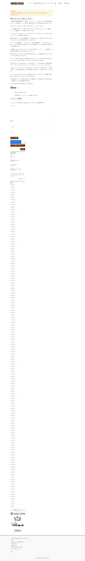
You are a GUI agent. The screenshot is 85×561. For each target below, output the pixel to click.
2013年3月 (13, 457)
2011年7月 (13, 506)
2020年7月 (13, 241)
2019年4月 (13, 278)
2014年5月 (13, 422)
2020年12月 (13, 229)
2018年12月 (13, 288)
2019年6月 (13, 273)
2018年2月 (13, 312)
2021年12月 (13, 199)
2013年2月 (13, 459)
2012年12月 (13, 464)
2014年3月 (13, 427)
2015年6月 (13, 391)
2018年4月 (13, 307)
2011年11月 (13, 496)
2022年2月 (13, 194)
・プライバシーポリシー (15, 548)
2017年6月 (13, 332)
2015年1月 (13, 403)
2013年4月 (13, 454)
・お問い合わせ (13, 545)
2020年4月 (13, 248)
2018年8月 (13, 297)
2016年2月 (13, 371)
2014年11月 (13, 408)
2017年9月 (13, 324)
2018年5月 (13, 305)
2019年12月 (13, 258)
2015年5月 (13, 393)
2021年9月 (13, 207)
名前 (11, 120)
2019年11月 (13, 261)
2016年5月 (13, 364)
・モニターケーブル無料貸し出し (17, 541)
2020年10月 (13, 234)
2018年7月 (13, 300)
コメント (12, 105)
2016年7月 (13, 359)
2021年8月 (13, 209)
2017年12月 (13, 317)
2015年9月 (13, 383)
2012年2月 (13, 489)
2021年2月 (13, 224)
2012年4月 (13, 484)
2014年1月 (13, 432)
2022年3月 (13, 192)
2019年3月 (13, 280)
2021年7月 (13, 212)
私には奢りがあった (14, 164)
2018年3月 (13, 310)
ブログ (18, 87)
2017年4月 (13, 337)
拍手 (12, 86)
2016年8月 (13, 356)
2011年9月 (13, 501)
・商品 (11, 540)
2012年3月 (13, 486)
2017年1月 (13, 344)
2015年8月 (13, 386)
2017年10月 (13, 322)
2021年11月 (13, 202)
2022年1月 (13, 197)
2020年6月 (13, 243)
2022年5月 (13, 187)
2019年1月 (13, 285)
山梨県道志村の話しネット (15, 160)
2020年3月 (13, 251)
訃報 (11, 155)
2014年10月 (13, 410)
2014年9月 (13, 413)
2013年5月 (13, 452)
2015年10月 (13, 381)
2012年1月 (13, 491)
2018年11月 (13, 290)
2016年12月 (13, 346)
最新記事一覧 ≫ (21, 178)
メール (12, 126)
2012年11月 (13, 467)
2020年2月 (13, 253)
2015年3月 (13, 398)
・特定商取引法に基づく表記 (16, 547)
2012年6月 (13, 479)
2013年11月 (13, 437)
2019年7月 (13, 270)
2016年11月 (13, 349)
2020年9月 (13, 236)
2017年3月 (13, 339)
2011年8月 (13, 503)
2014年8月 (13, 415)
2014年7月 (13, 418)
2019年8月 (13, 268)
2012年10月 (13, 469)
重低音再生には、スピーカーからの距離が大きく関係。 (26, 95)
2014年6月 (13, 420)
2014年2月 (13, 430)
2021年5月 (13, 216)
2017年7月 (13, 329)
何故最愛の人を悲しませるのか (16, 169)
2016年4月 (13, 366)
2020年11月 (13, 231)
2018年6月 (13, 302)
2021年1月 (13, 226)
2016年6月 (13, 361)
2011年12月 (13, 494)
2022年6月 (13, 185)
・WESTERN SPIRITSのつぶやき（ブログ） (19, 538)
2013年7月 (13, 447)
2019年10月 (13, 263)
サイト (11, 132)
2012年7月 (13, 476)
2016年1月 (13, 373)
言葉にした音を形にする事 (20, 92)
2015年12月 (13, 376)
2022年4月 (13, 189)
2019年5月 (13, 275)
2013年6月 (13, 449)
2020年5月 (13, 246)
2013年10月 (13, 440)
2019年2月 (13, 283)
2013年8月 (13, 445)
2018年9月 (13, 295)
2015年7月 (13, 388)
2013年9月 (13, 442)
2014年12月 (13, 405)
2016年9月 (13, 354)
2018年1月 (13, 315)
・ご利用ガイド (13, 543)
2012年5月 (13, 481)
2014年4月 (13, 425)
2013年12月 (13, 435)
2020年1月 (13, 256)
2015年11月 (13, 378)
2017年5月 (13, 334)
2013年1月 (13, 462)
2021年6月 (13, 214)
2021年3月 (13, 221)
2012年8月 (13, 474)
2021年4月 (13, 219)
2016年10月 (13, 351)
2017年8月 (13, 327)
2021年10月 (13, 204)
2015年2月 (13, 400)
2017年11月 (13, 319)
